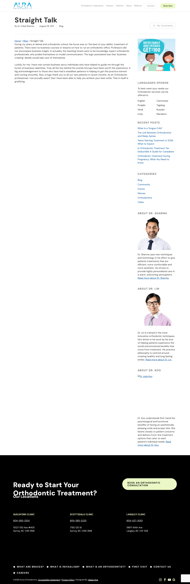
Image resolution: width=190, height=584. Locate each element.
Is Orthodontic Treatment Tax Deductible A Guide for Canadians (156, 150)
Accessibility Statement (49, 579)
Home (18, 41)
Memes (141, 193)
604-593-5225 (78, 520)
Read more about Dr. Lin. (159, 359)
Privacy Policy (68, 579)
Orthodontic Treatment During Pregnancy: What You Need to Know (154, 159)
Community (144, 184)
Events (141, 188)
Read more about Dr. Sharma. (153, 278)
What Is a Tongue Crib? (150, 128)
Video (141, 202)
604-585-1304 (21, 520)
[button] (149, 484)
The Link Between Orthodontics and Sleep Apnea (154, 134)
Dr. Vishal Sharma (26, 26)
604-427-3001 (135, 520)
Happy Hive (93, 579)
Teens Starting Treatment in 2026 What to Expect (155, 142)
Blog (61, 26)
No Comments (165, 25)
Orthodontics (145, 197)
